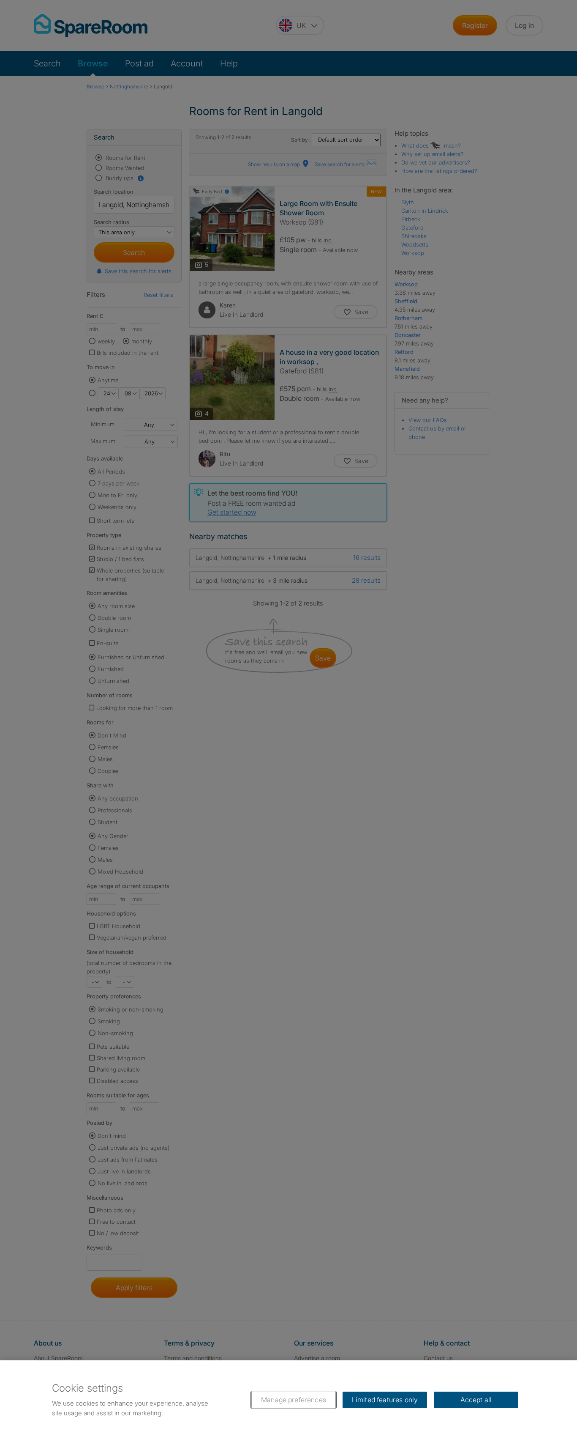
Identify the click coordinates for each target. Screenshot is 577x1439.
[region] (288, 1399)
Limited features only (385, 1399)
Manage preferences (293, 1399)
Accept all (476, 1399)
